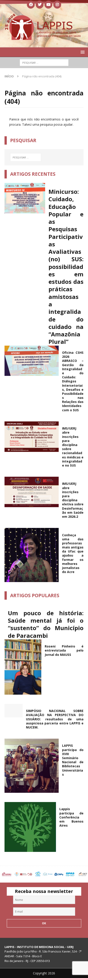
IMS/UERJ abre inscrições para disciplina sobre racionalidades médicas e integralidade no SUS (72, 446)
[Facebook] (31, 5)
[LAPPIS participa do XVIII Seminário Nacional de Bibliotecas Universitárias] (32, 766)
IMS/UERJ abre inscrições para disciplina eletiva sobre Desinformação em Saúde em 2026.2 (72, 500)
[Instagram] (57, 5)
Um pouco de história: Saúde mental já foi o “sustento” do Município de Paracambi (45, 624)
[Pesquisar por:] (44, 62)
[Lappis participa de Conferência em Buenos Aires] (30, 827)
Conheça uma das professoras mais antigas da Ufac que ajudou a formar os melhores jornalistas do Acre (72, 553)
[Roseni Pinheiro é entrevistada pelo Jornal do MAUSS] (23, 667)
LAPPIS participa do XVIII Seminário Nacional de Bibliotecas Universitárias (72, 759)
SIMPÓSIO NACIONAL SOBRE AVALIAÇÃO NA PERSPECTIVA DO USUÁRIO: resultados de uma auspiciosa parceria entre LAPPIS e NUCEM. (54, 719)
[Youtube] (48, 5)
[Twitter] (40, 5)
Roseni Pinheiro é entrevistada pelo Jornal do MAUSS (64, 650)
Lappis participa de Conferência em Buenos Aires (71, 817)
